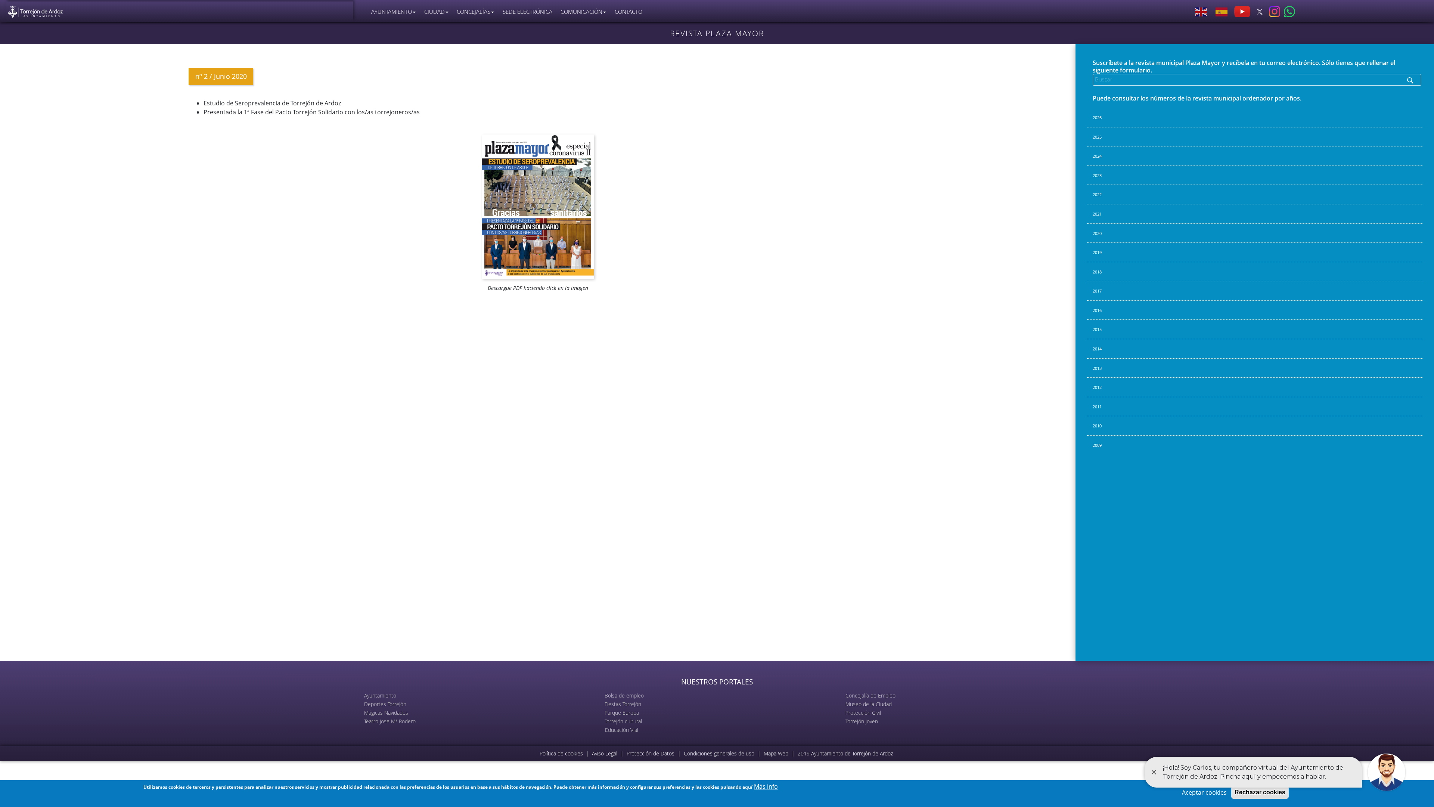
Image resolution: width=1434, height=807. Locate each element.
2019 (1097, 252)
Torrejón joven (861, 721)
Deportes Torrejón (385, 704)
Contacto (628, 11)
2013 (1097, 368)
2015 (1097, 329)
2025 (1097, 137)
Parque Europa (622, 712)
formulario (1135, 70)
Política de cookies (561, 753)
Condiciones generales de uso (719, 753)
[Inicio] (35, 10)
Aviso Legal (604, 753)
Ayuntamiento (380, 695)
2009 (1097, 445)
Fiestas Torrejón (623, 704)
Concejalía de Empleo (870, 695)
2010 (1097, 426)
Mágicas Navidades (386, 712)
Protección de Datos (650, 753)
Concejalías (473, 11)
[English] (1201, 11)
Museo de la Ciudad (868, 704)
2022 (1097, 194)
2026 (1097, 117)
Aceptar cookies (1204, 792)
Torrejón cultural (623, 721)
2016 (1097, 310)
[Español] (1222, 11)
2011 (1097, 406)
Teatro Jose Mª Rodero (390, 721)
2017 (1097, 291)
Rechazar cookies (1260, 792)
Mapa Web (776, 753)
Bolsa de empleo (624, 695)
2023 (1097, 175)
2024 (1097, 156)
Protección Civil (863, 712)
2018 (1097, 272)
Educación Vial (621, 729)
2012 (1097, 387)
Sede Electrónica (527, 11)
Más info (766, 786)
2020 (1097, 233)
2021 (1097, 214)
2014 (1097, 349)
